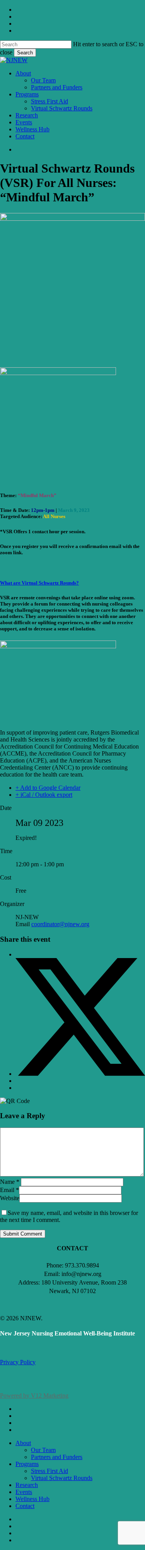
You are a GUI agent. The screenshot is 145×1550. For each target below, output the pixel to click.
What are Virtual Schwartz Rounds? (39, 583)
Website (9, 1198)
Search (25, 53)
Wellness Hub (32, 1499)
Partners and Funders (56, 1457)
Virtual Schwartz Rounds (61, 1478)
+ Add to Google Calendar (47, 787)
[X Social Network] (80, 1073)
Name (9, 1181)
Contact (24, 1506)
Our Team (43, 1450)
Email (9, 1190)
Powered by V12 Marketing (34, 1395)
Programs (27, 1464)
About (23, 1443)
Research (26, 1485)
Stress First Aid (49, 1471)
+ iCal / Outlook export (43, 794)
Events (23, 1492)
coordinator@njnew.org (60, 924)
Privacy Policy (18, 1362)
